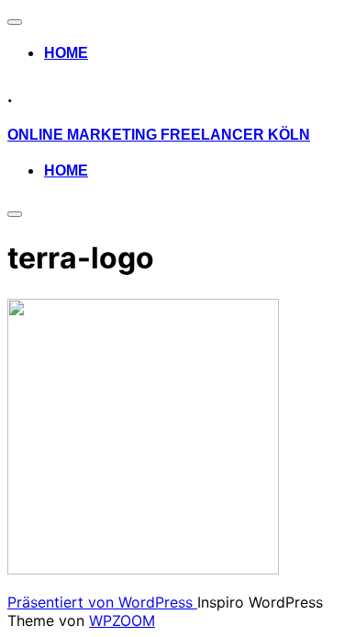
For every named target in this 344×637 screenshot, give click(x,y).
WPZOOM (122, 620)
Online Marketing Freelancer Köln (158, 134)
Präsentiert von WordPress (102, 602)
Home (66, 53)
